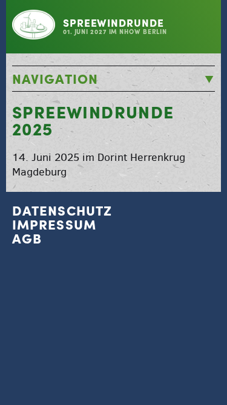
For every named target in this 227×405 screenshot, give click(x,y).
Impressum (54, 224)
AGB (27, 238)
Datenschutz (62, 210)
